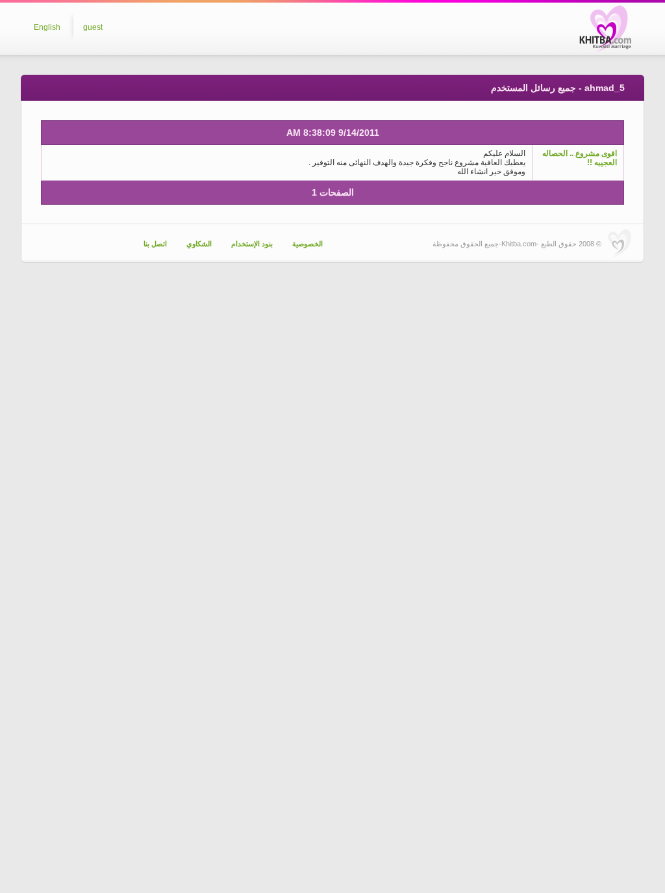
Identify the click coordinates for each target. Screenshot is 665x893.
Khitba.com (605, 28)
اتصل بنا (155, 244)
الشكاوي (199, 244)
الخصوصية (307, 244)
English (47, 27)
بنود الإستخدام (252, 244)
